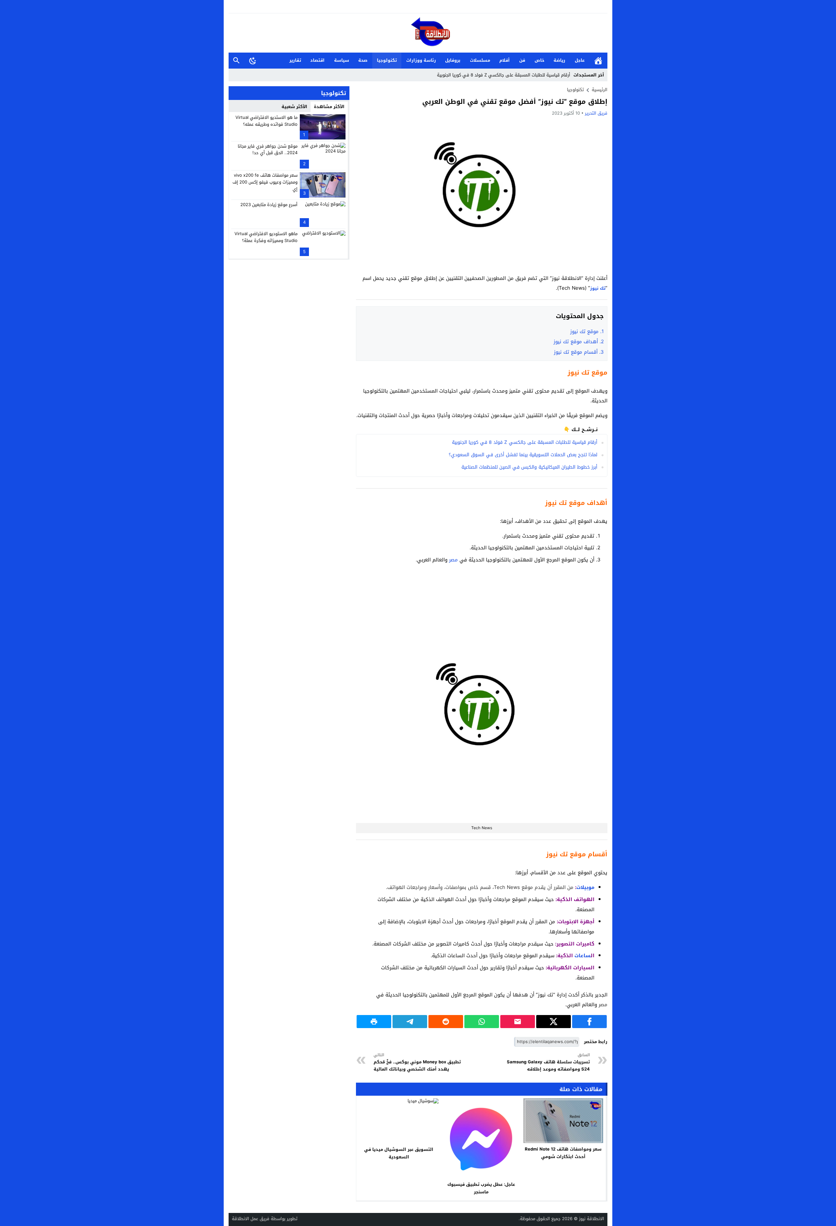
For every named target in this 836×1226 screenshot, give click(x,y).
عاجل (580, 60)
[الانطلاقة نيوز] (418, 33)
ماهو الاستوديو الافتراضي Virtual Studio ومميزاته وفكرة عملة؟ (265, 237)
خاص (539, 60)
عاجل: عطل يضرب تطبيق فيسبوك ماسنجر (481, 1188)
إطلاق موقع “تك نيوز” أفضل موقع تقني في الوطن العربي (514, 101)
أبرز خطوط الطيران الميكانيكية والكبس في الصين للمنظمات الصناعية (529, 467)
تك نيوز (597, 288)
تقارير (295, 60)
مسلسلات (480, 60)
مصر (453, 559)
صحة (362, 60)
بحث (236, 61)
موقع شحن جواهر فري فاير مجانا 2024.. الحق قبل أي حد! (267, 149)
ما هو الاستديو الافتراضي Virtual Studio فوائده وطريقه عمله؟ (266, 120)
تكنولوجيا (387, 60)
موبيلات (585, 887)
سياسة (341, 60)
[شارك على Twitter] (553, 1021)
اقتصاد (317, 60)
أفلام (504, 60)
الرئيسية (598, 60)
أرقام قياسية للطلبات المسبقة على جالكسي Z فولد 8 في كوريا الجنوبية (503, 75)
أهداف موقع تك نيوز (579, 341)
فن (522, 60)
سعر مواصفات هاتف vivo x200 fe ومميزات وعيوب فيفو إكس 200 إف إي (265, 182)
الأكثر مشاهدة (329, 107)
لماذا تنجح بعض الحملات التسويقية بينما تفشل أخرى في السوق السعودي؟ (523, 454)
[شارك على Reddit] (445, 1021)
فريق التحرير (596, 113)
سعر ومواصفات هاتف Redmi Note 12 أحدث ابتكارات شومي (563, 1153)
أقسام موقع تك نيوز (579, 352)
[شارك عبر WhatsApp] (481, 1021)
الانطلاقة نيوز (591, 1219)
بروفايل (452, 60)
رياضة (559, 60)
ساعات (582, 955)
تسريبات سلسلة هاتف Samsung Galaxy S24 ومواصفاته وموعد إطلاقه (548, 1062)
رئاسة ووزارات (421, 60)
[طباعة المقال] (374, 1021)
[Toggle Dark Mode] (252, 60)
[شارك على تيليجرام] (410, 1021)
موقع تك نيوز (587, 331)
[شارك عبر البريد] (517, 1021)
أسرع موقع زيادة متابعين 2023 (268, 204)
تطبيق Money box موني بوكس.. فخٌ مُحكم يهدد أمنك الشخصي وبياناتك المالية (417, 1062)
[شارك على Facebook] (589, 1021)
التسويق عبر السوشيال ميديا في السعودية (398, 1153)
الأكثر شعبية (294, 107)
